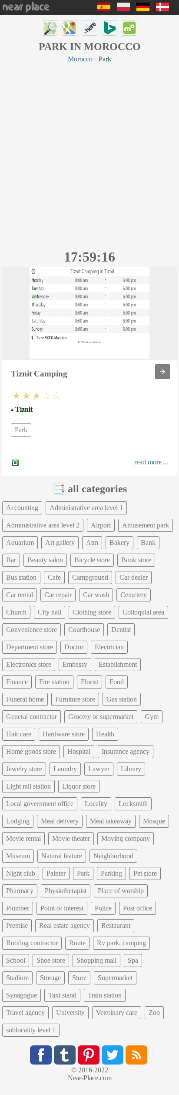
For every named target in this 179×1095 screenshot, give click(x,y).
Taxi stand (62, 995)
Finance (17, 681)
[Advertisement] (89, 155)
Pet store (145, 873)
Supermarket (115, 977)
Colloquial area (143, 612)
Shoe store (50, 960)
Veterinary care (116, 1012)
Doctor (73, 647)
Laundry (65, 769)
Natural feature (61, 856)
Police (103, 908)
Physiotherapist (65, 890)
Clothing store (92, 612)
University (70, 1012)
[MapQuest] (129, 28)
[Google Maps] (69, 28)
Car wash (96, 594)
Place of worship (121, 890)
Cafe (54, 577)
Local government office (39, 803)
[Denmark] (162, 9)
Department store (29, 647)
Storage (50, 977)
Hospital (78, 751)
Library (131, 769)
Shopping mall (96, 960)
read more (148, 462)
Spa (133, 960)
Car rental (19, 594)
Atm (92, 542)
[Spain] (103, 9)
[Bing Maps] (109, 28)
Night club (20, 873)
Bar (11, 560)
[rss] (136, 1055)
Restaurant (115, 925)
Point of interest (61, 908)
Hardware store (64, 734)
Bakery (119, 542)
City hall (49, 612)
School (15, 960)
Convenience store (31, 629)
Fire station (54, 681)
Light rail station (28, 786)
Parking (111, 873)
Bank (148, 542)
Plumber (17, 908)
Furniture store (75, 699)
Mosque (154, 821)
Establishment (118, 664)
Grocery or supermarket (100, 716)
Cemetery (133, 594)
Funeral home (25, 699)
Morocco (80, 59)
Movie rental (23, 838)
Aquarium (20, 542)
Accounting (22, 507)
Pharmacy (19, 890)
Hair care (18, 734)
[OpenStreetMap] (49, 28)
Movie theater (71, 838)
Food (116, 681)
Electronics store (28, 664)
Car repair (58, 594)
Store (79, 977)
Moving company (125, 838)
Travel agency (25, 1012)
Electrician (109, 647)
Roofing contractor (32, 943)
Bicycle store (92, 560)
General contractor (31, 716)
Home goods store (31, 751)
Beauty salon (45, 560)
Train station (105, 995)
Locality (96, 803)
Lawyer (98, 769)
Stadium (17, 977)
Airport (101, 525)
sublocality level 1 (31, 1030)
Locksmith (133, 803)
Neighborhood (113, 856)
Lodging (18, 821)
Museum (18, 856)
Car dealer (133, 577)
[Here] (89, 28)
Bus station (21, 577)
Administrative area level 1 (86, 507)
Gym (152, 716)
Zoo (154, 1012)
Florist (89, 681)
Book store (136, 560)
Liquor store (79, 786)
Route (77, 943)
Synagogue (21, 995)
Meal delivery (60, 821)
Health (105, 734)
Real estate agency (64, 925)
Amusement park (145, 525)
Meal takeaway (111, 821)
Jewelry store (24, 769)
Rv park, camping (121, 943)
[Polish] (123, 9)
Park (21, 429)
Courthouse (84, 629)
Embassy (75, 664)
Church (16, 612)
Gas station (121, 699)
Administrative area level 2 (43, 525)
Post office (137, 908)
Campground (90, 577)
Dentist (121, 629)
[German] (142, 9)
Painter (56, 873)
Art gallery (60, 542)
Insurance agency (125, 751)
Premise (17, 925)
